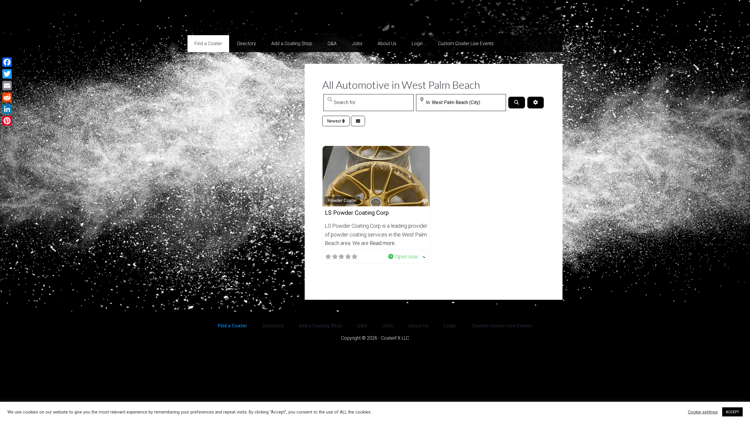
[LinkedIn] (7, 109)
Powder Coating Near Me (246, 17)
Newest (334, 121)
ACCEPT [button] (732, 412)
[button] (406, 256)
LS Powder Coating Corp (357, 212)
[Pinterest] (7, 121)
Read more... (383, 243)
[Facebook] (7, 62)
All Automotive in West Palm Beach (401, 84)
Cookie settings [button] (703, 412)
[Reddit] (7, 97)
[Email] (7, 85)
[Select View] (358, 121)
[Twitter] (7, 74)
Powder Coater (342, 200)
